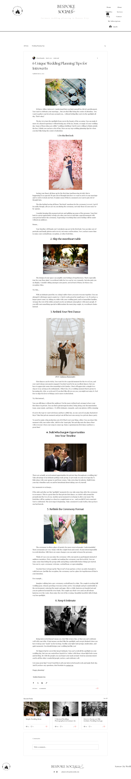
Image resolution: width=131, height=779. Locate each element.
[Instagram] (57, 772)
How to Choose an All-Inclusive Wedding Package (93, 720)
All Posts (26, 46)
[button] (107, 13)
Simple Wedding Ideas (33, 719)
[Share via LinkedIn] (42, 683)
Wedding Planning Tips (38, 46)
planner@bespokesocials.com (70, 772)
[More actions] (97, 58)
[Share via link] (46, 683)
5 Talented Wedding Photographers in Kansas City (65, 720)
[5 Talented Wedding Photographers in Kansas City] (65, 709)
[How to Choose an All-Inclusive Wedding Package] (94, 709)
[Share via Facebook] (33, 683)
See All (105, 698)
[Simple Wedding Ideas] (36, 709)
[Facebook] (54, 772)
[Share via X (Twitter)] (38, 683)
